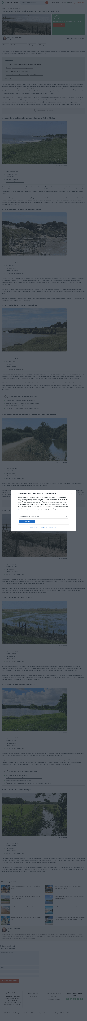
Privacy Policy (53, 527)
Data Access (43, 527)
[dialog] (43, 510)
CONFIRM (27, 521)
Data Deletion (34, 527)
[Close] (73, 493)
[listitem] (43, 516)
